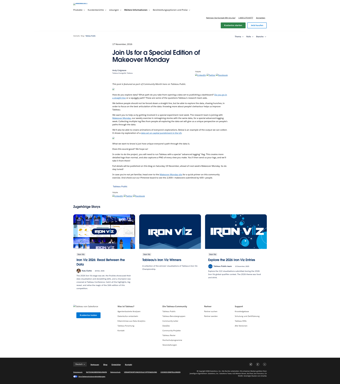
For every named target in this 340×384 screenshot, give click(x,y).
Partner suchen (210, 311)
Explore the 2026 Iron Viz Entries (231, 260)
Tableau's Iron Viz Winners (161, 260)
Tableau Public (91, 36)
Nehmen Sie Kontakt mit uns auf (220, 18)
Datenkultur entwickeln (128, 316)
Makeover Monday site (171, 174)
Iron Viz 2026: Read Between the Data (100, 262)
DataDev (166, 326)
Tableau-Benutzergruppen (173, 316)
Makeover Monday (121, 118)
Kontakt (121, 330)
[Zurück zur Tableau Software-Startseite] (84, 3)
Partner (207, 306)
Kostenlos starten (233, 25)
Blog (82, 36)
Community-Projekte (171, 330)
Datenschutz (115, 372)
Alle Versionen (241, 326)
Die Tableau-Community (174, 306)
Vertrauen (94, 364)
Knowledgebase (242, 311)
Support (239, 306)
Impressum (77, 372)
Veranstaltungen (169, 345)
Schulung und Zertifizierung (247, 316)
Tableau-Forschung (126, 326)
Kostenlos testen (88, 315)
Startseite (76, 36)
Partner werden (211, 316)
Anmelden (260, 18)
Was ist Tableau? (126, 306)
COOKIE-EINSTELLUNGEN (170, 372)
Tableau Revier (168, 335)
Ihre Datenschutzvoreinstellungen (91, 376)
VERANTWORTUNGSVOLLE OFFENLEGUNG (140, 372)
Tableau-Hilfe (240, 321)
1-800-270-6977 (245, 18)
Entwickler (116, 364)
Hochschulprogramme (172, 340)
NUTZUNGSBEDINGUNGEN (96, 372)
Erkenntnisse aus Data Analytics (131, 321)
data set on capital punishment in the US (161, 133)
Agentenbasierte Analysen (129, 311)
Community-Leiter (170, 321)
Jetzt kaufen (257, 25)
